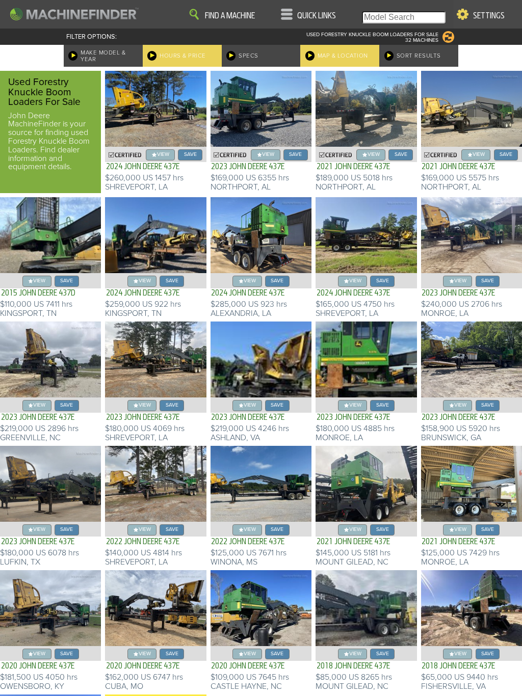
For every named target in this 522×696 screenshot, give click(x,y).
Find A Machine (230, 16)
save (190, 154)
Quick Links (316, 16)
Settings (489, 16)
